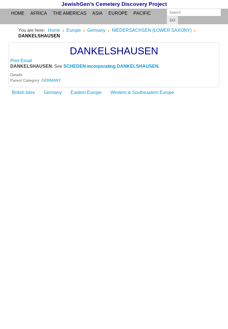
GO (172, 20)
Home (17, 13)
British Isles (23, 92)
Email (26, 60)
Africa (38, 13)
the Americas (69, 13)
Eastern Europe (86, 92)
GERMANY (51, 80)
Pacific (142, 13)
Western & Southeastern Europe (142, 92)
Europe (118, 13)
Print (15, 60)
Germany (53, 92)
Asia (97, 13)
